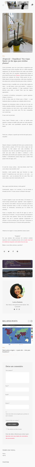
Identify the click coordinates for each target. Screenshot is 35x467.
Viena (3, 453)
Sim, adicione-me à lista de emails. (15, 429)
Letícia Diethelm (5, 65)
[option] (17, 340)
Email (7, 394)
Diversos (12, 263)
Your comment (9, 370)
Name (7, 385)
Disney (18, 75)
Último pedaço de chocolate (15, 265)
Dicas (3, 56)
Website (7, 403)
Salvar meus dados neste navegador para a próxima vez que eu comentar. (17, 414)
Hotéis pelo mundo (21, 271)
